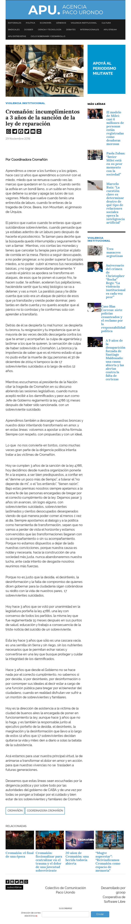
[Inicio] (65, 10)
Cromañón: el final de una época (20, 854)
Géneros (61, 23)
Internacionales (89, 29)
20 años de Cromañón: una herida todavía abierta (77, 858)
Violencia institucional (84, 23)
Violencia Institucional (25, 103)
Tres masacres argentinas (114, 252)
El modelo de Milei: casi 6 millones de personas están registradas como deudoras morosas (115, 128)
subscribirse (14, 887)
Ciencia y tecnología (49, 29)
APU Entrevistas (17, 36)
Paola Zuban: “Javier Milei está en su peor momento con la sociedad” (115, 163)
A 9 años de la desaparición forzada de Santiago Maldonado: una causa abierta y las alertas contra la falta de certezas (115, 359)
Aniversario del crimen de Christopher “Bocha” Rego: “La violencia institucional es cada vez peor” (115, 281)
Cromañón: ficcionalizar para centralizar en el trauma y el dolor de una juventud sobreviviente (49, 862)
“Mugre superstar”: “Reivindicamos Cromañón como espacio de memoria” (108, 862)
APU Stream (110, 29)
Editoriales (14, 23)
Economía (45, 23)
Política (30, 23)
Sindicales (13, 29)
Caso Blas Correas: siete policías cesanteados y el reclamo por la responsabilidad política (113, 318)
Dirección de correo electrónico (31, 914)
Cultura (106, 23)
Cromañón (15, 810)
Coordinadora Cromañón (45, 810)
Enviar (100, 914)
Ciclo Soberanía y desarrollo (48, 36)
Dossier (28, 29)
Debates (70, 29)
